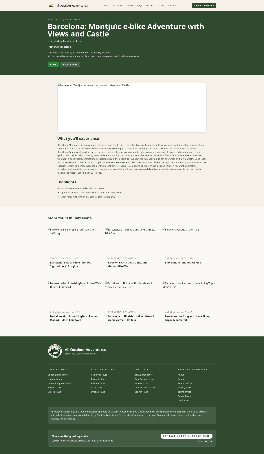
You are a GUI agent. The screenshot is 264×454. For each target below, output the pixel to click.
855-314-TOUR (205, 441)
